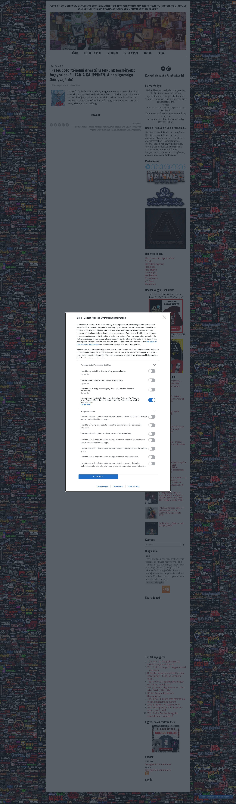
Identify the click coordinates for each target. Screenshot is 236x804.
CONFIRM (98, 477)
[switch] (151, 371)
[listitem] (118, 365)
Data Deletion (102, 486)
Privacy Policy (133, 486)
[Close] (165, 318)
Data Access (118, 486)
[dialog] (118, 402)
